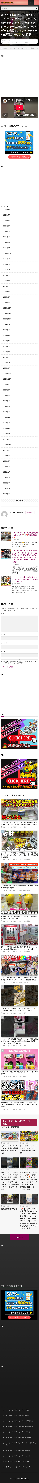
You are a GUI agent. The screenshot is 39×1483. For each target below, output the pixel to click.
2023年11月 (7, 379)
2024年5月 (6, 346)
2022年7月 (6, 466)
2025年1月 (6, 302)
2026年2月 (6, 242)
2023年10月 (7, 384)
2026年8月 (6, 209)
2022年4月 (6, 483)
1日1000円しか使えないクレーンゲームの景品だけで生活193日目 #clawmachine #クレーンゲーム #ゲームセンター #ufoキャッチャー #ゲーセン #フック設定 (10, 1180)
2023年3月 (6, 423)
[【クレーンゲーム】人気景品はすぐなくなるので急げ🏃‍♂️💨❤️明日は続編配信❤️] (6, 536)
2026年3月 (6, 237)
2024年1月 (6, 368)
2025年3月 (6, 291)
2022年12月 (7, 439)
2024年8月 (6, 330)
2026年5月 (6, 226)
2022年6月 (6, 472)
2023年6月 (6, 406)
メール (4, 643)
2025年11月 (7, 248)
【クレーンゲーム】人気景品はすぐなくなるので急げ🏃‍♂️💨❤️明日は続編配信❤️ (25, 535)
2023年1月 (6, 434)
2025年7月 (6, 270)
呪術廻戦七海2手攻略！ (10, 1209)
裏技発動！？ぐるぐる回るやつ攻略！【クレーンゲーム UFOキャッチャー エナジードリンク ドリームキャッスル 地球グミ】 (19, 1104)
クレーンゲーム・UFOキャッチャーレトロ (16, 1456)
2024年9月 (6, 324)
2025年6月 (6, 275)
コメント (4, 613)
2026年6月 (6, 220)
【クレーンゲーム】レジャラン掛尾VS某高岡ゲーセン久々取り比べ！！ (9, 1149)
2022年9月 (6, 455)
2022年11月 (7, 444)
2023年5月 (6, 412)
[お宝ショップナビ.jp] (19, 748)
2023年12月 (7, 373)
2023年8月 (6, 395)
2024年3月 (6, 357)
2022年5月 (6, 477)
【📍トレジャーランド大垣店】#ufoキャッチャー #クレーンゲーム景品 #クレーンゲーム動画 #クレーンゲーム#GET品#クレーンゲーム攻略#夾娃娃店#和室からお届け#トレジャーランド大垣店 (29, 1218)
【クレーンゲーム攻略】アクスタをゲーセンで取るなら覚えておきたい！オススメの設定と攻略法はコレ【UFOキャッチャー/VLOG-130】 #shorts (19, 1041)
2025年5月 (6, 280)
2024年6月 (6, 341)
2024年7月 (6, 335)
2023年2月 (6, 428)
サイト (3, 651)
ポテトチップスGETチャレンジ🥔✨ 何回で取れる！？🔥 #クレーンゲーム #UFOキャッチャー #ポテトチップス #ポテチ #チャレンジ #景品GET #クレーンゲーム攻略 (28, 1180)
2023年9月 (6, 390)
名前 (3, 634)
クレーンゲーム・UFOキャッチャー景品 (16, 42)
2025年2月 (6, 297)
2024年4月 (6, 352)
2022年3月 (6, 488)
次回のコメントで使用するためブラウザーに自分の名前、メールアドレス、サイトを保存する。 (19, 662)
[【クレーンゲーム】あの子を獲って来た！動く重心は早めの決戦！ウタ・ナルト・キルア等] (6, 581)
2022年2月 (6, 494)
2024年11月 (7, 313)
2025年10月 (7, 253)
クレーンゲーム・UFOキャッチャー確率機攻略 (16, 859)
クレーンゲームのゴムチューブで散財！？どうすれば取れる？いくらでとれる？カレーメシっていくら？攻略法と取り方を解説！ (19, 855)
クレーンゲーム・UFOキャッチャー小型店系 (17, 1437)
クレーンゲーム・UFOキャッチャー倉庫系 (15, 982)
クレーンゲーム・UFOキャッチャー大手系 (16, 1432)
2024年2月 (6, 363)
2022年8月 (6, 461)
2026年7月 (6, 215)
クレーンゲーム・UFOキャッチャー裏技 (16, 1415)
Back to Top (19, 1237)
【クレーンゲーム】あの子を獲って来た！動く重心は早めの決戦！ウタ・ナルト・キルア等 (25, 579)
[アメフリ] (19, 1320)
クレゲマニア (25, 1479)
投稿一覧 (29, 512)
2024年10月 (7, 319)
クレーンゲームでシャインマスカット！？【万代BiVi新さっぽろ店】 (28, 1149)
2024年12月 (7, 308)
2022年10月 (7, 450)
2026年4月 (6, 231)
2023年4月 (6, 417)
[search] (36, 8)
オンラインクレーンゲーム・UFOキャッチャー (18, 1467)
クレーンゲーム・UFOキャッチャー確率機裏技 (18, 1426)
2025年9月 (6, 259)
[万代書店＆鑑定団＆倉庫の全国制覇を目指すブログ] (19, 789)
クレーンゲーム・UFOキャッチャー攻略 (14, 827)
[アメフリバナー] (19, 159)
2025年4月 (6, 286)
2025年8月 (6, 264)
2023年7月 (6, 401)
